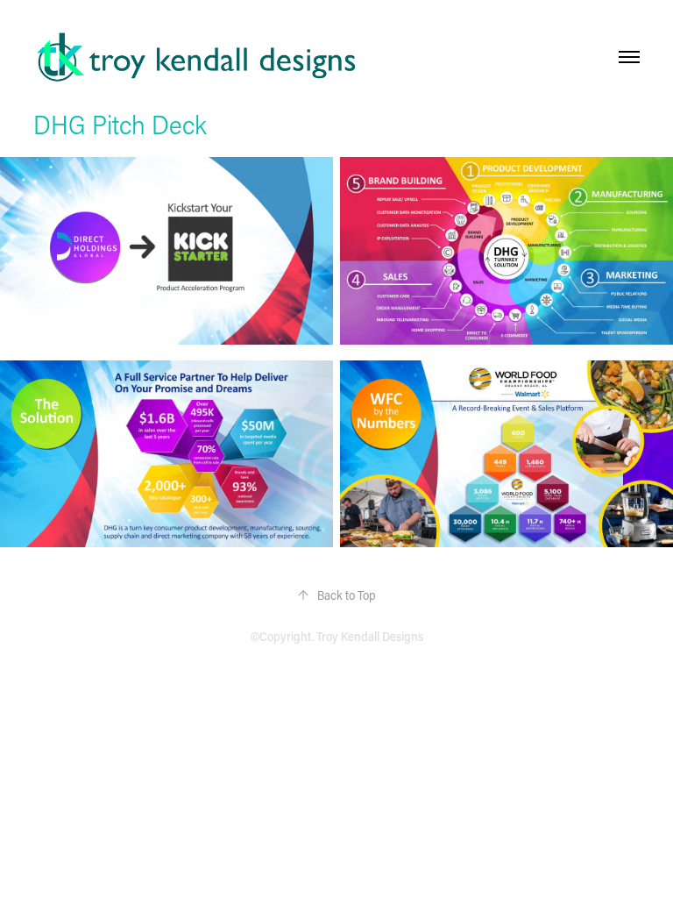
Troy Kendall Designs (369, 636)
